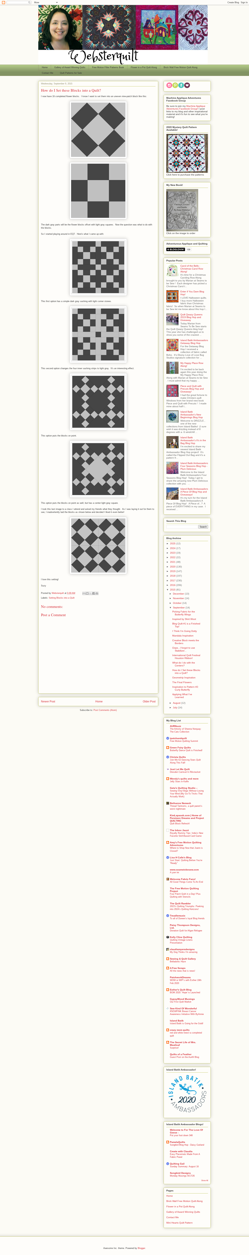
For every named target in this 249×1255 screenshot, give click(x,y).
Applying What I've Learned (182, 696)
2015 (173, 589)
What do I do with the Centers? (183, 664)
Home (45, 67)
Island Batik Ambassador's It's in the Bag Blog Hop (193, 440)
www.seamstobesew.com (184, 869)
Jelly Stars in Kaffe (179, 781)
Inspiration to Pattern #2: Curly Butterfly (185, 688)
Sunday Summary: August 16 (184, 1166)
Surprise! (174, 1048)
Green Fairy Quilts (180, 747)
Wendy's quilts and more (184, 778)
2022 (173, 557)
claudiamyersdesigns (182, 949)
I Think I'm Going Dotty (184, 631)
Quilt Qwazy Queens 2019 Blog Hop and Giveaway (191, 317)
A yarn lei (174, 872)
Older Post (149, 701)
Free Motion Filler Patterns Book (108, 67)
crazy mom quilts (180, 1030)
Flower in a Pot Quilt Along (144, 67)
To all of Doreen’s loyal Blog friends (187, 918)
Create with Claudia (181, 1151)
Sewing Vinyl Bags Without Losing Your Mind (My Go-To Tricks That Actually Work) (187, 793)
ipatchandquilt (178, 738)
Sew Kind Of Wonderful (183, 1008)
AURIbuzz (175, 726)
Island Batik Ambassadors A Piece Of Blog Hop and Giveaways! (194, 491)
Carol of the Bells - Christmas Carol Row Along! (191, 268)
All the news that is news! (182, 971)
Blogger (141, 1248)
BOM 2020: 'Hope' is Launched (185, 992)
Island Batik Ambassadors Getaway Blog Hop (194, 341)
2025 (173, 543)
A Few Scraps (177, 968)
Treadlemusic (177, 915)
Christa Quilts (178, 757)
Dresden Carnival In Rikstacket (185, 772)
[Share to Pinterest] (97, 593)
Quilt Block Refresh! (180, 823)
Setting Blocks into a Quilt (62, 598)
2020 (173, 566)
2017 (173, 580)
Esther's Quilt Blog (181, 989)
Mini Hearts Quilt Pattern (179, 1222)
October (177, 603)
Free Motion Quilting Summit (184, 741)
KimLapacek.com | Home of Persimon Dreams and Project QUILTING (187, 818)
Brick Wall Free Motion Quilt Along (180, 67)
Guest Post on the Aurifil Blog (184, 1057)
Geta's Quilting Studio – (184, 788)
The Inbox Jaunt (179, 830)
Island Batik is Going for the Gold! (186, 1023)
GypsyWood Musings (182, 999)
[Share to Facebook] (93, 593)
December (179, 593)
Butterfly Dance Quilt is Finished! (186, 750)
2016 (173, 585)
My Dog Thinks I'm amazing (183, 952)
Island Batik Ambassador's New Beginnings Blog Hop (191, 414)
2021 (173, 562)
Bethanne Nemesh (180, 803)
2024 (173, 548)
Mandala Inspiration (182, 635)
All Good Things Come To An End (186, 882)
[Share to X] (90, 593)
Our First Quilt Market (180, 1002)
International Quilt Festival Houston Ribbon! (186, 656)
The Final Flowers (182, 682)
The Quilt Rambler (180, 903)
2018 (173, 575)
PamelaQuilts (177, 1142)
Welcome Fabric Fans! (183, 879)
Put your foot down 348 (181, 1135)
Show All (204, 1180)
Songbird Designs (180, 1173)
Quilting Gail (177, 1163)
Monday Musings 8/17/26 (182, 1176)
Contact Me (47, 73)
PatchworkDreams (180, 977)
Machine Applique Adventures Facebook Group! (185, 107)
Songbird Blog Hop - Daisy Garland (187, 1145)
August (177, 703)
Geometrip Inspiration (183, 677)
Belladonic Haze (178, 961)
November (179, 598)
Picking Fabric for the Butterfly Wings (183, 613)
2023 (173, 552)
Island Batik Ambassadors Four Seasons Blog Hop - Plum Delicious (194, 466)
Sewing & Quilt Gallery (183, 958)
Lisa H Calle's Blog (181, 857)
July (175, 707)
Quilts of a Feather (180, 1054)
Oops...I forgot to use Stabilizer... (183, 649)
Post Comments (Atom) (105, 710)
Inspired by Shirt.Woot (184, 619)
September (179, 607)
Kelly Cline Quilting (181, 937)
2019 (173, 571)
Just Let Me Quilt (180, 769)
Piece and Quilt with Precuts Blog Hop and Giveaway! (192, 389)
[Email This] (84, 593)
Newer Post (48, 701)
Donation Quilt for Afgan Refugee (186, 930)
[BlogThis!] (87, 593)
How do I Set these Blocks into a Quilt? (186, 671)
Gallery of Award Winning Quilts (69, 67)
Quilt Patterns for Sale (71, 73)
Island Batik (177, 1020)
